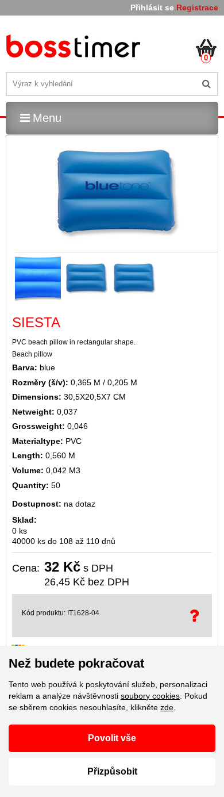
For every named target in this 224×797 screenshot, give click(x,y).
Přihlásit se (152, 7)
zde (166, 707)
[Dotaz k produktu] (196, 616)
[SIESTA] (75, 48)
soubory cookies (150, 695)
